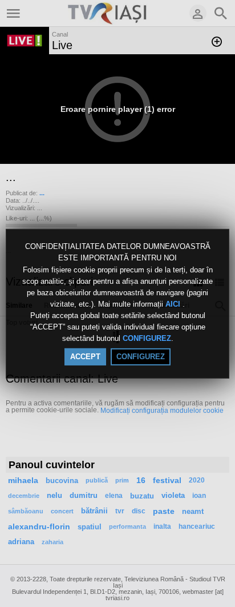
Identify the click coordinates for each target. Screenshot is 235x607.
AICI (174, 304)
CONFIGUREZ (147, 339)
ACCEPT (85, 356)
